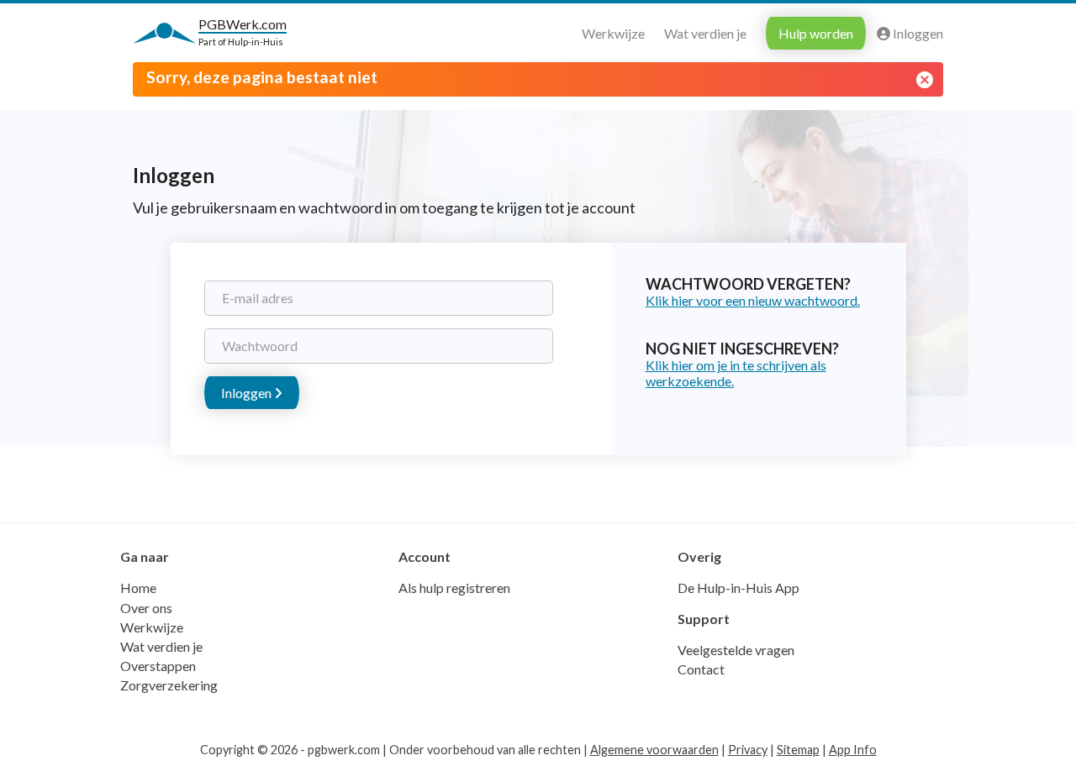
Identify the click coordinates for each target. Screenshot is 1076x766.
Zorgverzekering (169, 685)
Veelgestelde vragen (736, 650)
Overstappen (158, 666)
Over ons (146, 608)
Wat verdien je (705, 33)
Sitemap (798, 749)
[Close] (924, 80)
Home (138, 587)
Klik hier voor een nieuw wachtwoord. (753, 300)
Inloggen (916, 33)
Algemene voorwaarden (654, 749)
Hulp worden (815, 33)
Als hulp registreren (454, 587)
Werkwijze (613, 33)
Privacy (747, 749)
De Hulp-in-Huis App (738, 587)
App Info (853, 749)
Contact (701, 669)
